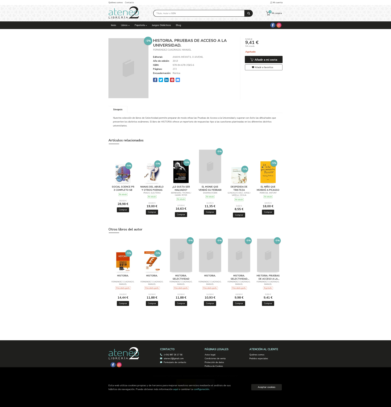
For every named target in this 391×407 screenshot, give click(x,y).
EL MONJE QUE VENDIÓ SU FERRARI (210, 188)
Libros (124, 25)
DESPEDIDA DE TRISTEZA (239, 188)
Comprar (123, 209)
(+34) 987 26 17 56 (173, 354)
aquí (175, 389)
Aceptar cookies (266, 387)
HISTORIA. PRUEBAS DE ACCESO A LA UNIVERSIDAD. (268, 277)
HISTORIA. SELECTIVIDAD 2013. (239, 277)
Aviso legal (210, 354)
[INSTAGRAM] (278, 25)
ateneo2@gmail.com (174, 358)
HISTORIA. (123, 275)
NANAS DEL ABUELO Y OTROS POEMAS (152, 188)
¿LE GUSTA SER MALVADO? (181, 188)
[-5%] (123, 173)
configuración (201, 389)
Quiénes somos (115, 2)
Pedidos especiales (258, 358)
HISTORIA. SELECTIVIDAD (181, 277)
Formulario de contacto (175, 362)
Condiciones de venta (215, 358)
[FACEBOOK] (272, 25)
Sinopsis (117, 109)
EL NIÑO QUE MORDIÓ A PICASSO (268, 188)
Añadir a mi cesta (265, 60)
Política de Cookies (214, 366)
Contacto (129, 2)
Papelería (140, 25)
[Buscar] (248, 13)
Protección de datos (214, 362)
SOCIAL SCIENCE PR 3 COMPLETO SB (123, 188)
